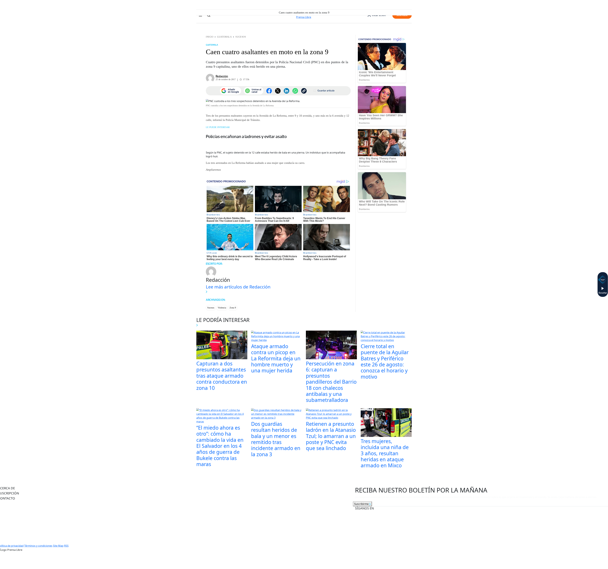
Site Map (58, 545)
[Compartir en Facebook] (269, 91)
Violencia (222, 308)
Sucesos (240, 37)
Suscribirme (361, 504)
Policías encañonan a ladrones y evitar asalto (246, 136)
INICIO (209, 37)
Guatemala (224, 37)
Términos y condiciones (38, 545)
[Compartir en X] (278, 91)
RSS (66, 545)
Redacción (222, 76)
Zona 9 (233, 308)
